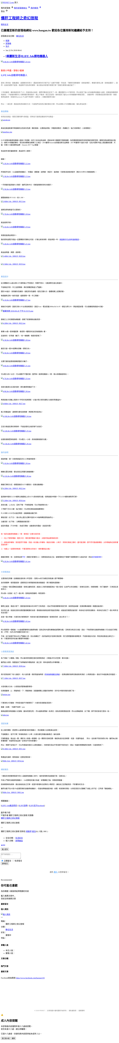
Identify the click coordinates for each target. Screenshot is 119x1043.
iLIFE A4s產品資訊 (9, 806)
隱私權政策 (72, 1010)
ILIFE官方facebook (36, 806)
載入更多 (5, 849)
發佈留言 (5, 863)
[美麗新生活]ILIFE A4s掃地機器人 (27, 56)
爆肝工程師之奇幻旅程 (19, 18)
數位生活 (20, 36)
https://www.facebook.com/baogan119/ (30, 978)
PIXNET (42, 1010)
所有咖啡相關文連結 (52, 674)
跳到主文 (4, 25)
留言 (34, 831)
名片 (7, 46)
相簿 (7, 41)
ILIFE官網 (23, 806)
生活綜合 (19, 838)
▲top (3, 845)
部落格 (8, 43)
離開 (13, 1038)
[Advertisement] (47, 993)
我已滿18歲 (6, 1038)
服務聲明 (82, 1010)
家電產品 (19, 841)
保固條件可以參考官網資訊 (69, 239)
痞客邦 (29, 831)
